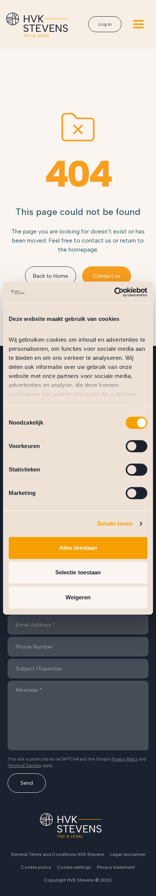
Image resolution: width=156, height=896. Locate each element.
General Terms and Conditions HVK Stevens (57, 854)
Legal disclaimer (127, 854)
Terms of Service (24, 765)
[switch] (136, 446)
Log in (105, 24)
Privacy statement (116, 867)
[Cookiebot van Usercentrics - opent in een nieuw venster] (114, 292)
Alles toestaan (78, 547)
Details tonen (115, 523)
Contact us (106, 276)
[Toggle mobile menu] (138, 24)
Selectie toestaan (78, 572)
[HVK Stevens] (37, 24)
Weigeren (78, 597)
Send (26, 783)
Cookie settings (74, 867)
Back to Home (50, 276)
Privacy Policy (124, 759)
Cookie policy (36, 867)
